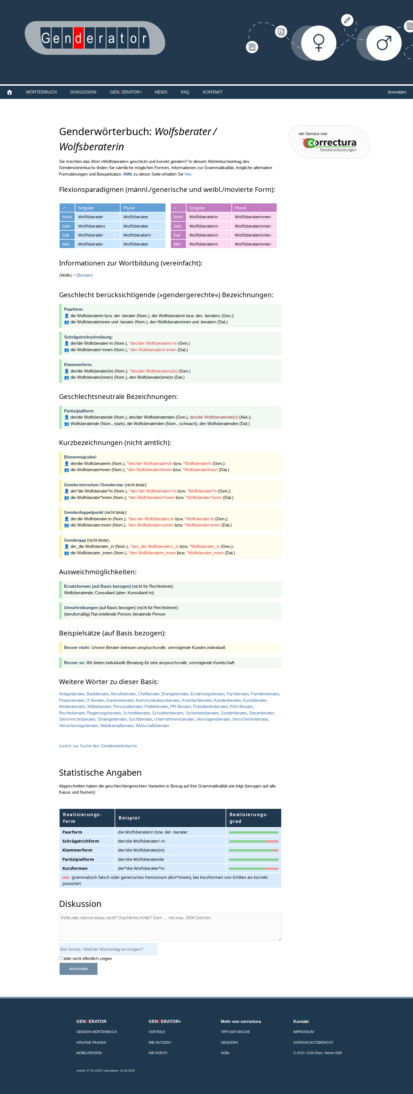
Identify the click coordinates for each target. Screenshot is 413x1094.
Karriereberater (120, 700)
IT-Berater (95, 700)
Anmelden (397, 92)
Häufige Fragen (91, 1042)
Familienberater (265, 693)
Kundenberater (227, 700)
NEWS (161, 92)
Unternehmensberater (174, 719)
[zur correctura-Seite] (328, 144)
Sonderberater (234, 713)
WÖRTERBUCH (41, 92)
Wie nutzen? (160, 1042)
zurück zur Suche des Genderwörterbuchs (98, 745)
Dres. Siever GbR (328, 1053)
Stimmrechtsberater (77, 719)
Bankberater (98, 693)
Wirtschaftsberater (152, 725)
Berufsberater (123, 693)
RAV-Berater (241, 706)
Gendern (229, 1042)
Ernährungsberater (207, 693)
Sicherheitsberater (202, 713)
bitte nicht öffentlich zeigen (87, 958)
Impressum (303, 1032)
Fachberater (238, 693)
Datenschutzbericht (313, 1042)
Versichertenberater (250, 719)
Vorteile (157, 1032)
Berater (84, 275)
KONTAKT (213, 92)
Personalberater (127, 706)
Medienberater (72, 706)
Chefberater (148, 693)
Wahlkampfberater (116, 725)
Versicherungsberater (78, 725)
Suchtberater (140, 719)
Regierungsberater (104, 713)
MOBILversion (89, 1053)
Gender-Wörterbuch (96, 1032)
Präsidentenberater (210, 706)
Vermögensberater (213, 719)
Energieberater (175, 693)
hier (188, 174)
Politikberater (156, 706)
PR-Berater (180, 706)
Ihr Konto (158, 1053)
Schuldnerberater (167, 713)
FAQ (185, 92)
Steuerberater (261, 713)
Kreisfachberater (197, 700)
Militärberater (99, 706)
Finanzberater (71, 700)
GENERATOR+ (126, 92)
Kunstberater (254, 700)
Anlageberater (71, 693)
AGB (225, 1053)
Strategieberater (111, 719)
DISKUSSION (83, 92)
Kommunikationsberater (158, 700)
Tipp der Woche (235, 1032)
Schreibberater (136, 713)
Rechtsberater (72, 713)
